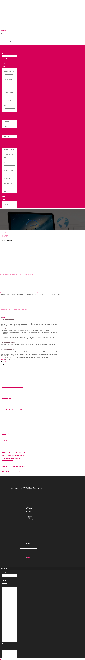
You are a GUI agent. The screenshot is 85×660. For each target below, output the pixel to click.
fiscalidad (9, 455)
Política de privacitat (28, 508)
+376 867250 (8, 36)
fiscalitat (14, 455)
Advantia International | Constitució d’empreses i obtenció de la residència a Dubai (29, 520)
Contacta (4, 196)
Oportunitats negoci (5, 361)
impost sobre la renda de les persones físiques (18, 460)
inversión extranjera (19, 464)
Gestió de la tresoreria (9, 100)
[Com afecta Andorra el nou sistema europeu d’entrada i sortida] (5, 384)
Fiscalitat (5, 442)
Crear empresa (5, 58)
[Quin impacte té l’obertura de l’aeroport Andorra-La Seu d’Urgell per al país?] (8, 289)
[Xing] (29, 6)
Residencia (5, 446)
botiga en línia (4, 232)
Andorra (9, 452)
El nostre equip (8, 55)
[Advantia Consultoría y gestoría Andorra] (2, 47)
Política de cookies (28, 509)
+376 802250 (3, 36)
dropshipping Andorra (6, 237)
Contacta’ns (3, 359)
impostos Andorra (7, 460)
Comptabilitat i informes (10, 95)
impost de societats (12, 458)
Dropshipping (4, 236)
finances (7, 455)
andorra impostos (18, 452)
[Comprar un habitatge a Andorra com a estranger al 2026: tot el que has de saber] (5, 430)
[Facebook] (29, 3)
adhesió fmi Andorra (4, 452)
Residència (4, 63)
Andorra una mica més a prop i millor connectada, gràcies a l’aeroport (18, 274)
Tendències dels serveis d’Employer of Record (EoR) (14, 309)
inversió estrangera (7, 464)
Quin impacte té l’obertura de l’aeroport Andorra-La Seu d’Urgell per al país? (20, 292)
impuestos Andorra (13, 462)
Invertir (3, 61)
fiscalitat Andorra (19, 455)
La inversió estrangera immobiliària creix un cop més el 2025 (12, 409)
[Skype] (29, 9)
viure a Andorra (6, 471)
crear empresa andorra (6, 235)
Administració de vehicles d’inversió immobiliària (8, 615)
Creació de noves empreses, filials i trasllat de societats (9, 591)
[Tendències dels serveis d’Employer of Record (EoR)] (8, 307)
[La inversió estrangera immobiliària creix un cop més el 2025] (5, 407)
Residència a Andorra (29, 515)
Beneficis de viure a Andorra (6, 398)
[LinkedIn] (29, 5)
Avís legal (28, 507)
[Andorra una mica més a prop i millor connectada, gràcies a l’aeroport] (26, 272)
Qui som (4, 53)
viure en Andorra (13, 471)
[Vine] (29, 7)
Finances (5, 441)
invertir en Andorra (17, 466)
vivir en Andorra (19, 471)
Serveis (3, 66)
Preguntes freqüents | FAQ (29, 519)
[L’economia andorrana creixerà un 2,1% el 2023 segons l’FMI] (5, 373)
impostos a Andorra (18, 458)
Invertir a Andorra (29, 514)
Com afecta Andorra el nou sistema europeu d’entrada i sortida (12, 387)
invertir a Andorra (6, 466)
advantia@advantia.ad (5, 30)
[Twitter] (29, 2)
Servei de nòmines (9, 97)
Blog (3, 113)
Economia (5, 440)
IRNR (24, 466)
